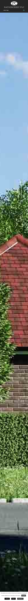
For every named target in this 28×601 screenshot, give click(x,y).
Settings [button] (7, 598)
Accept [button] (23, 595)
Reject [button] (13, 598)
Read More (20, 598)
